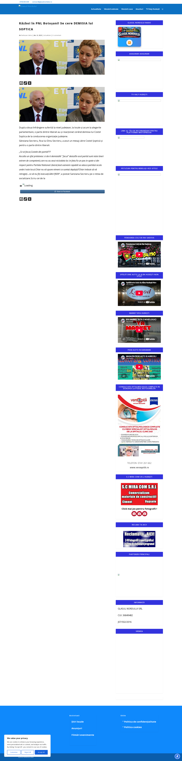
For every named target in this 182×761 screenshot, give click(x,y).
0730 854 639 (24, 2)
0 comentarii (57, 35)
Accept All (41, 752)
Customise (13, 752)
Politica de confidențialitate (140, 721)
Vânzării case (127, 9)
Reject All (28, 752)
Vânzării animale (111, 9)
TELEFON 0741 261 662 (139, 463)
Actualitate (96, 9)
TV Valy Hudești (153, 9)
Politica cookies (133, 727)
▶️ (129, 42)
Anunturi (139, 9)
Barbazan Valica (26, 35)
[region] (27, 746)
